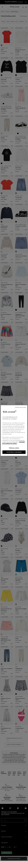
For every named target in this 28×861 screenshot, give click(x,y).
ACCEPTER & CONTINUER (14, 452)
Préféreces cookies (14, 448)
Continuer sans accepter (20, 407)
